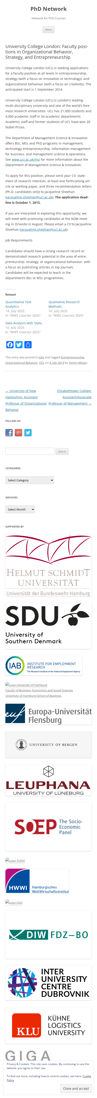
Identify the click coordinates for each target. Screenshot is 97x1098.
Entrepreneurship (72, 357)
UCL (41, 363)
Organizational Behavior (21, 363)
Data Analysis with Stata (23, 323)
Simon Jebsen (78, 363)
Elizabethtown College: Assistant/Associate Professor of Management (70, 397)
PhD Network (48, 8)
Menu (48, 29)
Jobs (41, 357)
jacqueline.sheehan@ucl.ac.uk (29, 197)
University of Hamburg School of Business (33, 696)
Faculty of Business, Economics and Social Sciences (39, 690)
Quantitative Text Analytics (18, 304)
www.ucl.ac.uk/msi (26, 159)
